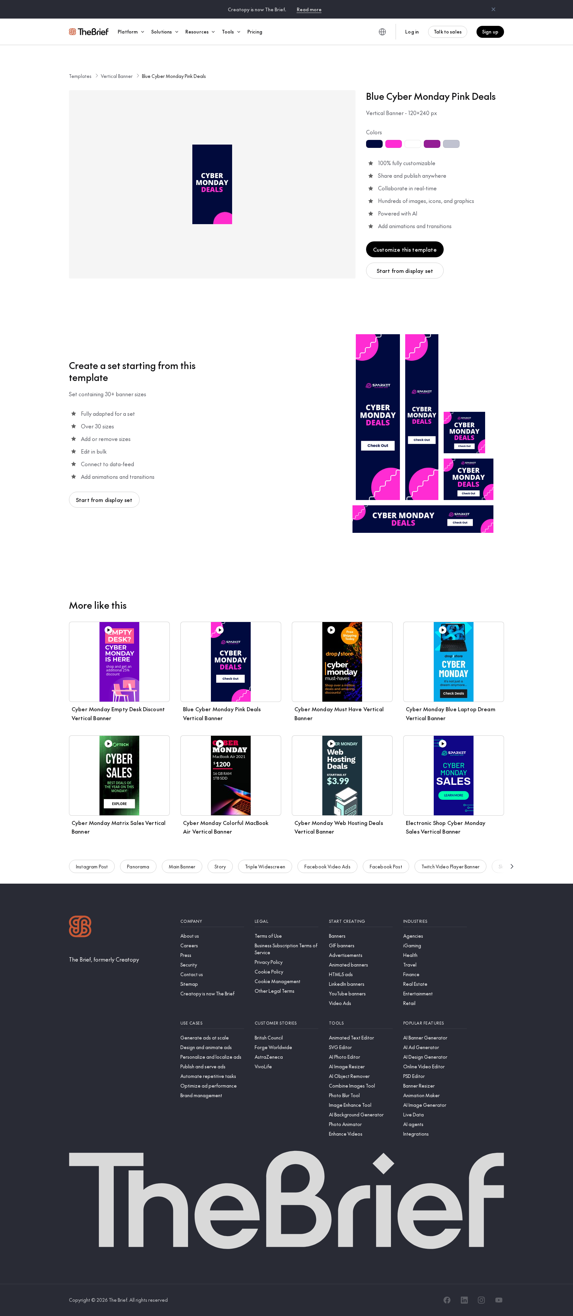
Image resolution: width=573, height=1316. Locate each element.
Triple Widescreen (265, 866)
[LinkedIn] (464, 1300)
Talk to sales (448, 31)
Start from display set (405, 270)
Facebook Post (386, 866)
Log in (412, 31)
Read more (309, 9)
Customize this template (405, 249)
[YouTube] (498, 1300)
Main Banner (182, 866)
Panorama (138, 866)
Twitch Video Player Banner (450, 866)
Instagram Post (92, 866)
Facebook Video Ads (327, 866)
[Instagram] (481, 1300)
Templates (80, 76)
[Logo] (80, 927)
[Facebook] (447, 1300)
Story (220, 866)
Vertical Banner (117, 76)
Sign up (490, 31)
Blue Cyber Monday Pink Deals (174, 76)
